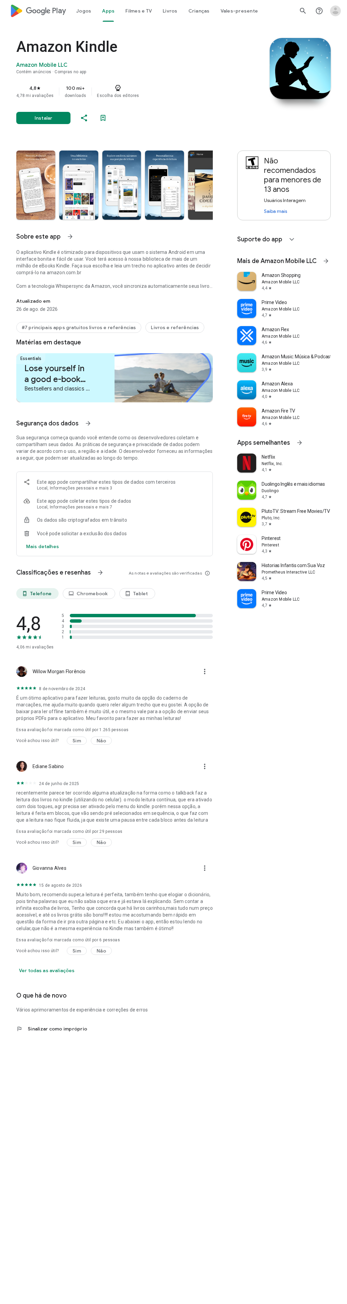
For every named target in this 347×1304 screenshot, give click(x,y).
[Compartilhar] (84, 118)
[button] (35, 185)
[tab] (84, 11)
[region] (124, 91)
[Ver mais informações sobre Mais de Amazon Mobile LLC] (326, 261)
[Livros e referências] (174, 327)
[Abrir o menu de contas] (335, 11)
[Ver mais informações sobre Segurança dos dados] (88, 423)
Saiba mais (275, 211)
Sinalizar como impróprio (51, 1029)
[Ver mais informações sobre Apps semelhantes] (299, 443)
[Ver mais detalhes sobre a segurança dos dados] (42, 546)
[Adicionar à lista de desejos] (103, 118)
